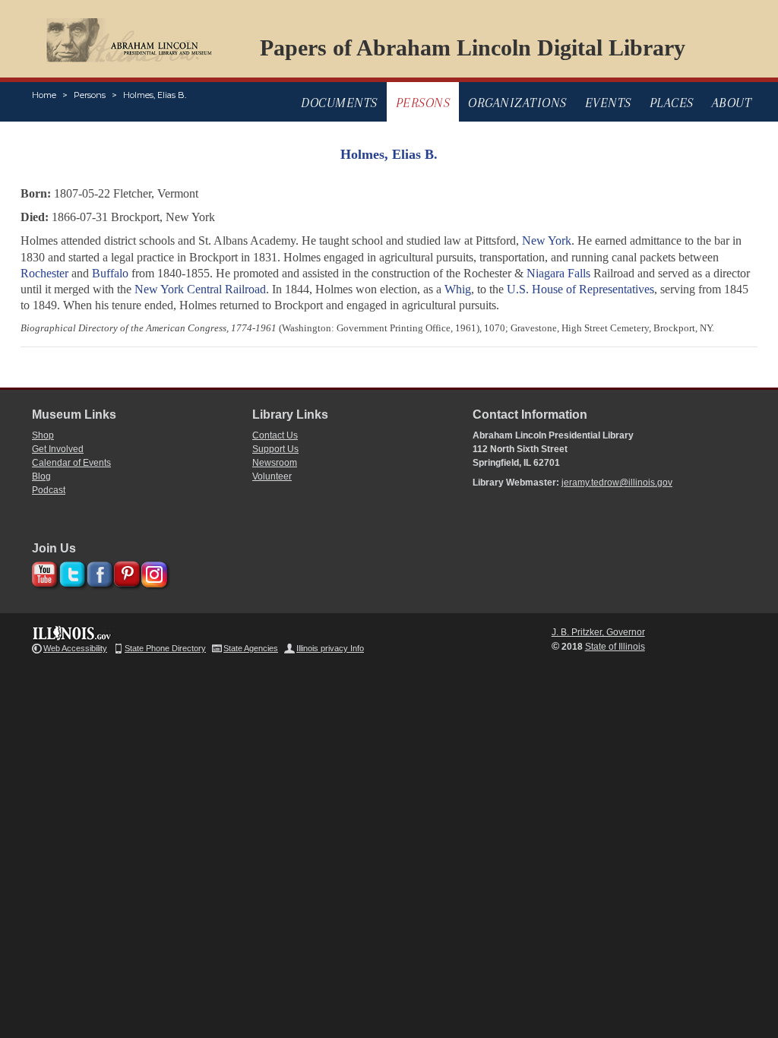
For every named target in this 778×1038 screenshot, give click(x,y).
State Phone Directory (165, 648)
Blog (41, 476)
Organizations (517, 102)
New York (546, 240)
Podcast (48, 490)
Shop (43, 435)
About (732, 102)
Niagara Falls (558, 273)
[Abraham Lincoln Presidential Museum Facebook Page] (98, 572)
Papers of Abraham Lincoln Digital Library (472, 47)
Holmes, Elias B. (154, 95)
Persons (90, 95)
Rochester (44, 273)
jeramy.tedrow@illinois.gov (616, 482)
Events (608, 102)
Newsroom (274, 462)
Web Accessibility (75, 648)
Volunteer (272, 476)
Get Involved (58, 449)
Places (672, 102)
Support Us (275, 449)
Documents (339, 102)
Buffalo (110, 273)
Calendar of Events (71, 462)
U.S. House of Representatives (580, 289)
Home (44, 95)
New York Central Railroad (200, 289)
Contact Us (275, 435)
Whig (457, 289)
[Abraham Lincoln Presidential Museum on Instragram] (152, 572)
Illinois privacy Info (330, 648)
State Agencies (250, 648)
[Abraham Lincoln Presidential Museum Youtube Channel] (43, 572)
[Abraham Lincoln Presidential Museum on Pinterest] (125, 572)
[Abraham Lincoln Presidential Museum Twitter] (70, 572)
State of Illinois (615, 646)
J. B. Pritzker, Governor (598, 632)
